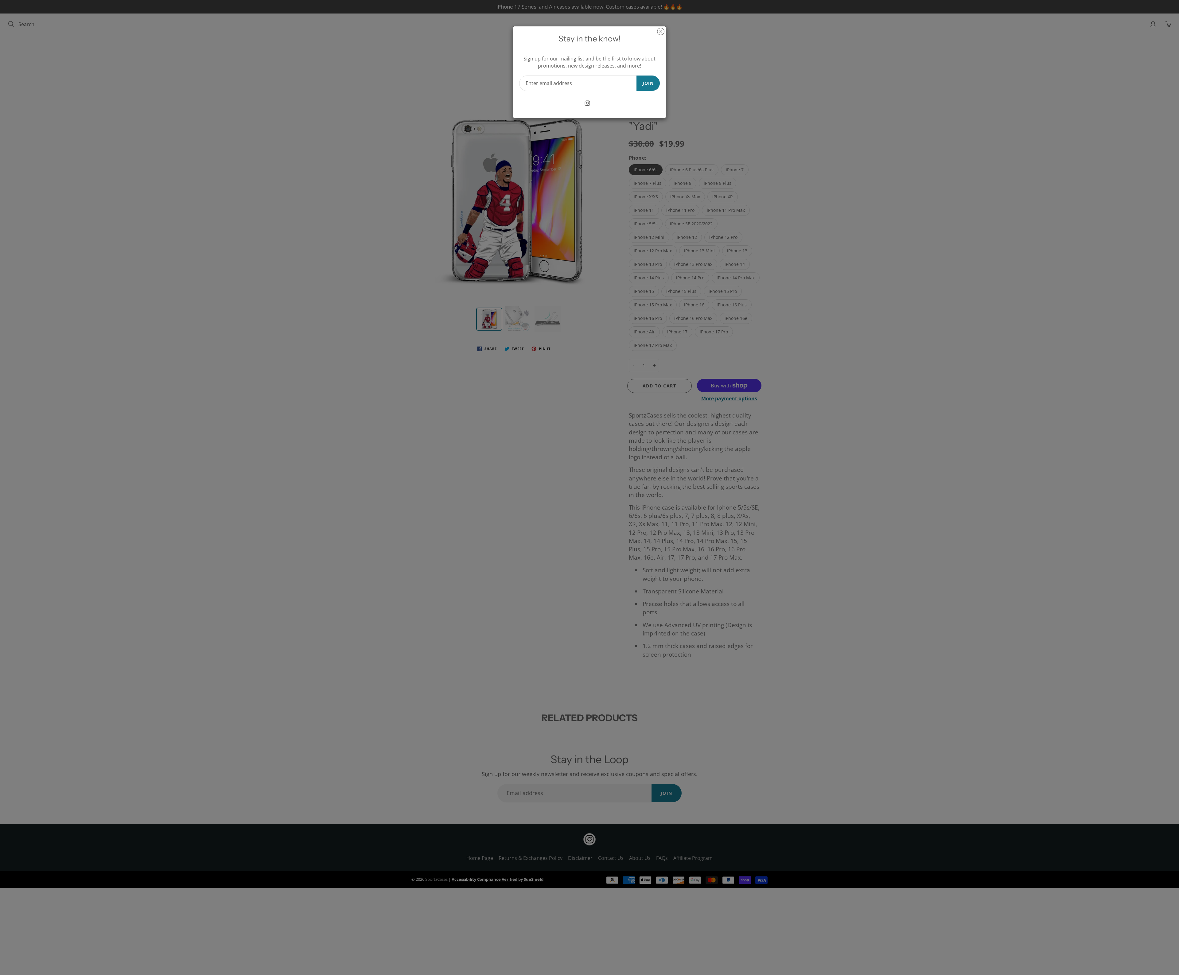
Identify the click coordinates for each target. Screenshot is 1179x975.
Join (648, 83)
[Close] (660, 31)
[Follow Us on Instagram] (587, 103)
